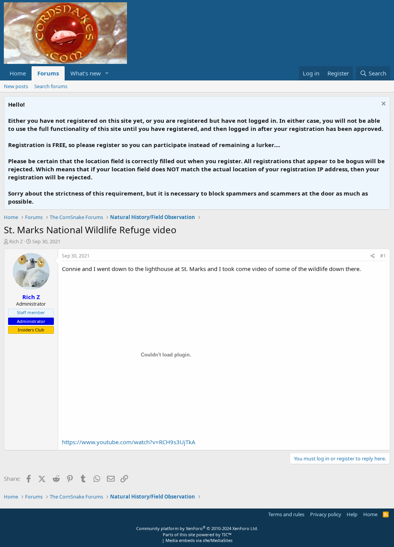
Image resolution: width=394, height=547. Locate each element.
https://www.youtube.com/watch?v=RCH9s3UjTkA (128, 442)
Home (18, 73)
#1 (383, 256)
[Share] (372, 256)
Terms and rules (286, 514)
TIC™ (227, 534)
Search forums (50, 86)
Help (352, 514)
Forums (48, 73)
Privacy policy (325, 514)
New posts (16, 86)
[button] (107, 73)
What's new (85, 73)
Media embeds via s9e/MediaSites (198, 540)
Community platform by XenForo (197, 528)
